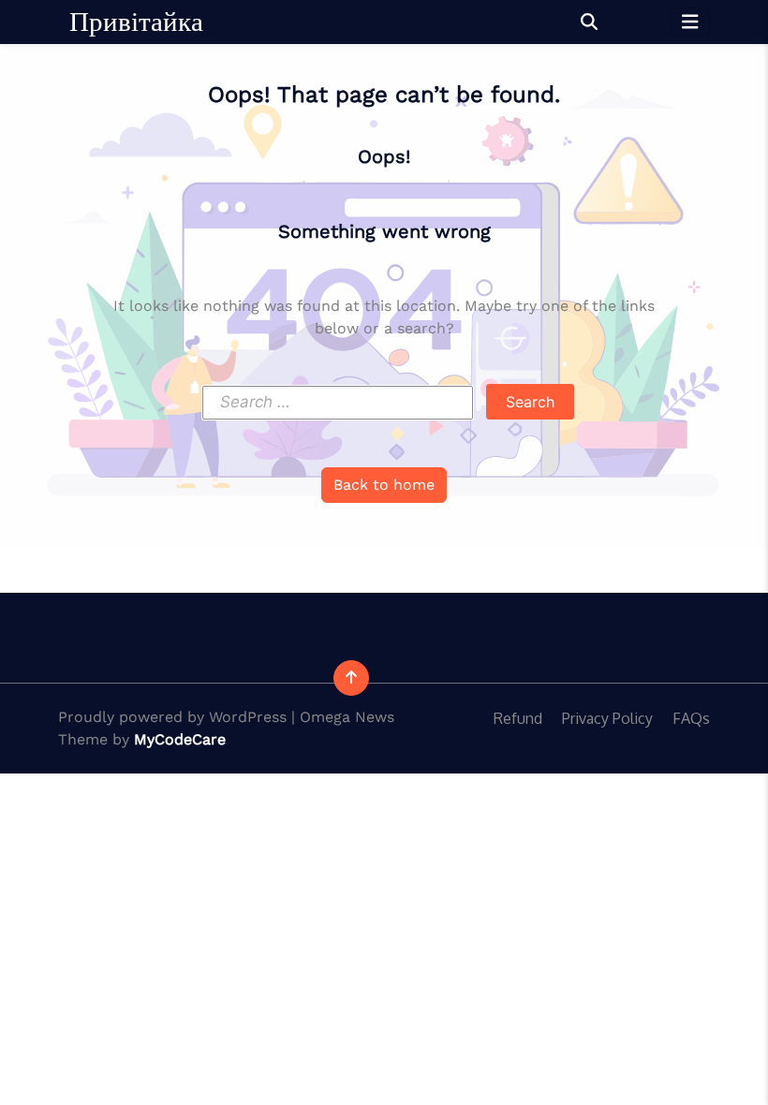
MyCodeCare (180, 739)
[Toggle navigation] (690, 22)
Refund (518, 718)
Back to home (384, 485)
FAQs (691, 718)
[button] (589, 22)
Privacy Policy (607, 718)
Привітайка (136, 21)
